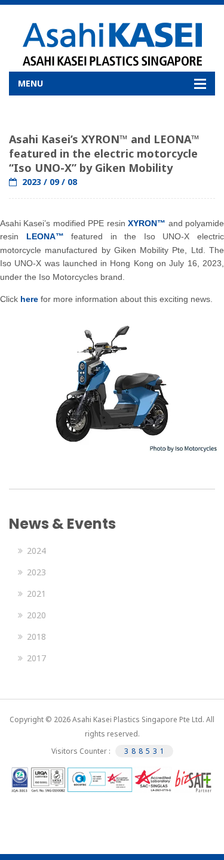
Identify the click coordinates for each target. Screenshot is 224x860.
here (29, 299)
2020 (36, 615)
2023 (36, 572)
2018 (36, 636)
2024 (36, 550)
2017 (36, 658)
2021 (36, 593)
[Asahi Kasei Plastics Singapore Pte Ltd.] (112, 44)
